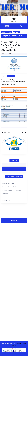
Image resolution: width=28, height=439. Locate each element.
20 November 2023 (7, 53)
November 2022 (5, 298)
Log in (2, 321)
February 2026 (5, 237)
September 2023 (5, 283)
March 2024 (5, 271)
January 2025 (5, 259)
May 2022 (5, 310)
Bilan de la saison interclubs (9, 183)
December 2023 (5, 276)
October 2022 (5, 300)
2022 (9, 333)
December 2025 (5, 242)
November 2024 (5, 264)
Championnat (4, 333)
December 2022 (5, 295)
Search (14, 160)
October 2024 (5, 266)
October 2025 (5, 247)
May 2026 (5, 233)
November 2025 (5, 245)
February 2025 (5, 257)
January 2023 (5, 293)
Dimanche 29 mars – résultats (10, 186)
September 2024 (5, 269)
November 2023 (5, 278)
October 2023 (5, 281)
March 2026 (5, 235)
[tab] (7, 26)
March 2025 (5, 254)
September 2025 (5, 250)
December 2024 (5, 262)
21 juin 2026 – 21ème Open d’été (10, 180)
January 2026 (5, 240)
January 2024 (5, 274)
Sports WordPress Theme (9, 343)
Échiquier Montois (6, 32)
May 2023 (5, 286)
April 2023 (5, 288)
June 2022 (5, 307)
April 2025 (5, 252)
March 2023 (5, 290)
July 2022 (5, 305)
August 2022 (5, 303)
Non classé (16, 32)
